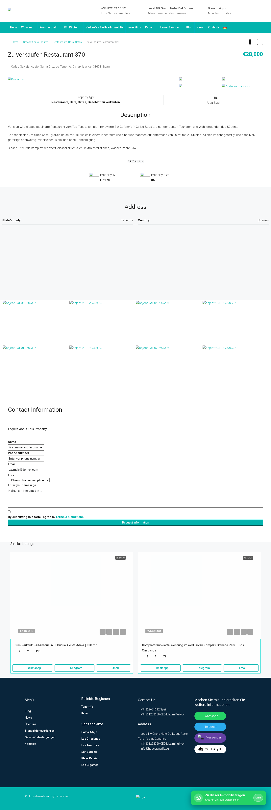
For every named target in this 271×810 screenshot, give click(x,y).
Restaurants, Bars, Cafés (67, 42)
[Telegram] (255, 11)
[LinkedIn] (244, 11)
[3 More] (236, 86)
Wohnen (26, 27)
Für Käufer (71, 27)
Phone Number (18, 453)
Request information (135, 522)
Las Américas (90, 745)
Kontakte (213, 27)
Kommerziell (48, 27)
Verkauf (120, 558)
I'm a (11, 475)
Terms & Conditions (70, 517)
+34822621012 (150, 709)
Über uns (30, 724)
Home (15, 42)
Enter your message (22, 485)
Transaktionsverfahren (40, 730)
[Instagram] (250, 11)
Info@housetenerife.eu (116, 13)
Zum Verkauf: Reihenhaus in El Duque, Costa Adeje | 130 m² (55, 645)
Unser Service (169, 27)
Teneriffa (87, 706)
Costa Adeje (89, 732)
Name (12, 442)
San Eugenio (89, 751)
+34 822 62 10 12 (113, 8)
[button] (247, 42)
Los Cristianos (90, 738)
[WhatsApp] (261, 11)
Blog (189, 27)
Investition (134, 27)
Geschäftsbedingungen (40, 737)
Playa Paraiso (90, 758)
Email (11, 464)
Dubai (149, 27)
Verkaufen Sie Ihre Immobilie (104, 27)
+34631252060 (150, 714)
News (200, 27)
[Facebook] (238, 11)
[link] (72, 595)
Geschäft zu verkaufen (35, 42)
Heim (13, 27)
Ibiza (84, 713)
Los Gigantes (89, 764)
